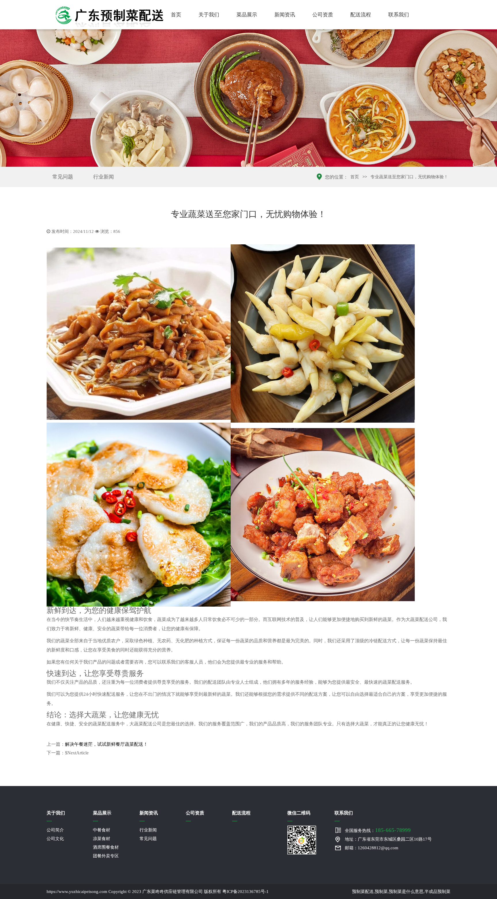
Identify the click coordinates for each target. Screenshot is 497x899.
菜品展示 (246, 15)
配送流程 (360, 15)
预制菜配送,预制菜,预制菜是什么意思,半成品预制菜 (401, 891)
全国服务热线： (378, 830)
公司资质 (322, 15)
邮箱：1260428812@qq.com (371, 848)
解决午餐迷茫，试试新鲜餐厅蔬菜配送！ (106, 744)
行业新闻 (103, 177)
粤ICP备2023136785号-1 (245, 891)
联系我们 (398, 15)
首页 (176, 15)
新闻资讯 (284, 15)
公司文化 (55, 838)
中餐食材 (101, 830)
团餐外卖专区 (106, 856)
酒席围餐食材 (106, 847)
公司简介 (55, 830)
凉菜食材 (101, 838)
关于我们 (208, 15)
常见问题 (62, 177)
